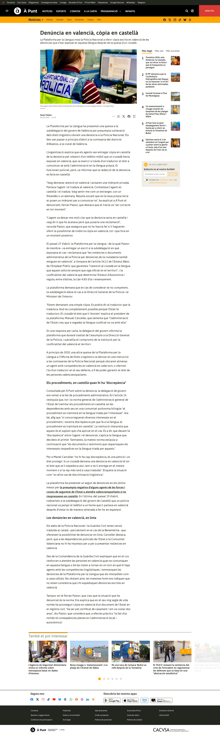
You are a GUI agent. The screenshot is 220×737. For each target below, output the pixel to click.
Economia (79, 20)
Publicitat (67, 711)
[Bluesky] (185, 20)
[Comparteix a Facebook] (129, 116)
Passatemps (103, 2)
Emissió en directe (166, 711)
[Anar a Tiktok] (49, 699)
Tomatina (11, 2)
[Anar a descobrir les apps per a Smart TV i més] (161, 700)
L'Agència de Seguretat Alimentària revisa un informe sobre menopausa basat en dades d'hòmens (47, 669)
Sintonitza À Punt (134, 711)
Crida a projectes (102, 715)
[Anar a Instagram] (43, 699)
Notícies (47, 11)
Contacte (34, 711)
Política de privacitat (103, 720)
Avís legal (67, 720)
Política (49, 20)
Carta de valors (133, 715)
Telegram (141, 2)
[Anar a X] (38, 699)
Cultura (90, 20)
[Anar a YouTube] (55, 699)
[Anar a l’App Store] (131, 700)
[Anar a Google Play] (112, 700)
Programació (109, 11)
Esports (61, 11)
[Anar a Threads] (66, 699)
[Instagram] (175, 19)
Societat (59, 20)
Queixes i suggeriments (40, 715)
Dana (69, 20)
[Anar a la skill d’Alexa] (144, 700)
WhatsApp (130, 2)
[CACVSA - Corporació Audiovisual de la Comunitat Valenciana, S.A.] (171, 729)
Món (99, 20)
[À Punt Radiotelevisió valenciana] (43, 729)
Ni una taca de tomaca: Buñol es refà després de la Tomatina (129, 666)
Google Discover (117, 2)
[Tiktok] (180, 19)
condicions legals (166, 180)
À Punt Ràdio (90, 2)
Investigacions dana (49, 2)
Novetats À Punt (75, 2)
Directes (209, 11)
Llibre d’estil (164, 715)
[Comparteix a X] (123, 116)
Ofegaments (34, 2)
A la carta (90, 11)
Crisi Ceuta (21, 2)
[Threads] (190, 20)
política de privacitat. (158, 183)
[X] (169, 20)
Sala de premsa (101, 711)
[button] (99, 679)
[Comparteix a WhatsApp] (118, 116)
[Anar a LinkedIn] (88, 699)
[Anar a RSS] (94, 699)
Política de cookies (134, 720)
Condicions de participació (41, 720)
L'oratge (63, 2)
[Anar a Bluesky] (60, 699)
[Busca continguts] (186, 11)
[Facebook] (164, 19)
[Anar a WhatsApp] (71, 699)
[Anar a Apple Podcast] (82, 699)
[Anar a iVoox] (77, 699)
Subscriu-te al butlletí (71, 715)
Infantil (130, 11)
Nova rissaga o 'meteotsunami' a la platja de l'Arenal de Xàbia (88, 666)
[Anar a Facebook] (32, 699)
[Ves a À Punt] (25, 10)
